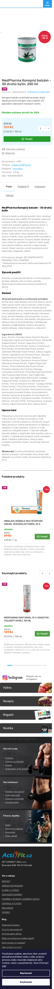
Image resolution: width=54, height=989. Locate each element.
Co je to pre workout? (12, 929)
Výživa (7, 687)
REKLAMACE (7, 908)
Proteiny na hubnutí (14, 791)
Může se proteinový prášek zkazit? (18, 938)
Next (49, 573)
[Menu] (47, 4)
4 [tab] (24, 665)
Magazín (8, 714)
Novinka (8, 728)
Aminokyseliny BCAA (12, 934)
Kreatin (8, 765)
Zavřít (17, 159)
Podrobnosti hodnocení (38, 92)
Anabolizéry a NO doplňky (17, 769)
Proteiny (9, 758)
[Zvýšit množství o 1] (48, 128)
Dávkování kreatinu (11, 925)
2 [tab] (14, 665)
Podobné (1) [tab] (23, 186)
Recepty (8, 701)
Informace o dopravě (15, 149)
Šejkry (8, 825)
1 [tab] (9, 665)
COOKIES (6, 912)
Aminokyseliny (12, 802)
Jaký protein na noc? (12, 947)
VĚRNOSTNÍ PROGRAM (12, 886)
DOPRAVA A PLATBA (11, 903)
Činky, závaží (11, 836)
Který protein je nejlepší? (13, 943)
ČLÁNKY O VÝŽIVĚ (10, 890)
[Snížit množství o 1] (45, 128)
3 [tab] (19, 665)
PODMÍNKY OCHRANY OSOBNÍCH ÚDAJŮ (20, 899)
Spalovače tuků (12, 795)
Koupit (29, 139)
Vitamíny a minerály (14, 761)
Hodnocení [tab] (40, 186)
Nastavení (26, 973)
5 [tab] (29, 665)
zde (4, 966)
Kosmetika (18, 168)
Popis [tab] (9, 186)
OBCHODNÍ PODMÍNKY (12, 894)
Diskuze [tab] (10, 195)
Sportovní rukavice (14, 828)
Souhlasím (26, 982)
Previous (42, 573)
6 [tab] (34, 665)
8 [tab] (44, 665)
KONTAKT (6, 881)
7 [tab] (39, 665)
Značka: (21, 165)
